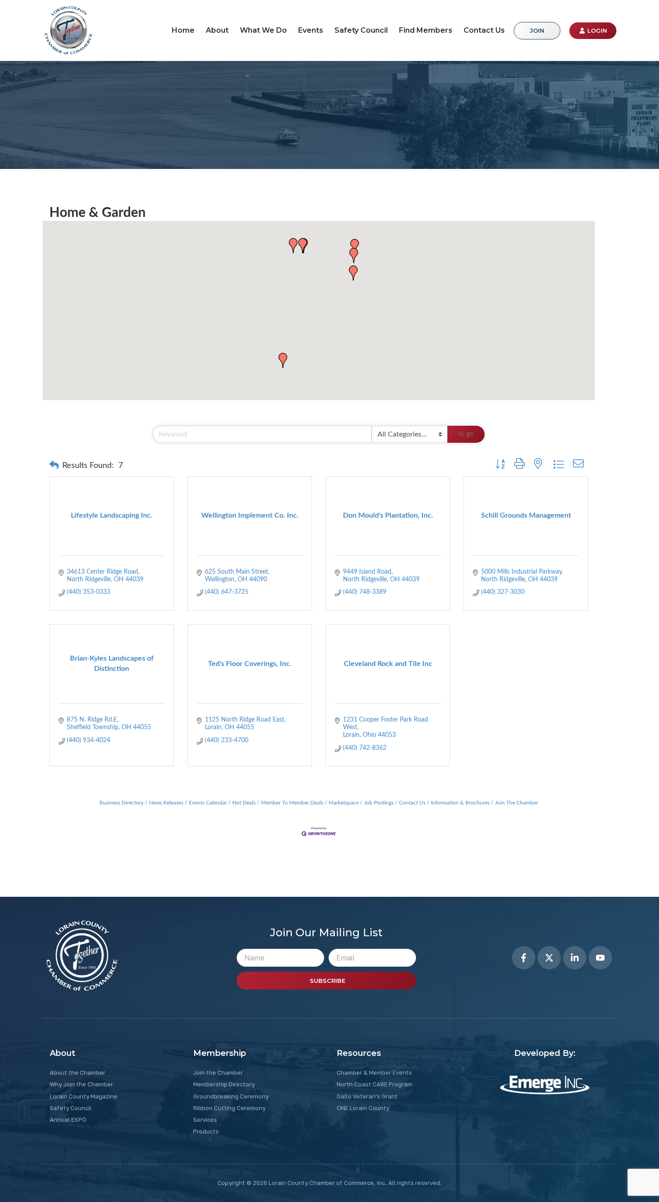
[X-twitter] (549, 957)
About (217, 30)
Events (310, 30)
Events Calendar (208, 802)
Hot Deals (244, 802)
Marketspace (344, 802)
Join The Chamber (516, 802)
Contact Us (484, 30)
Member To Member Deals (292, 802)
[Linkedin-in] (574, 957)
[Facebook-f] (523, 957)
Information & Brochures (460, 802)
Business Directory (121, 802)
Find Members (425, 30)
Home (183, 30)
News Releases (166, 802)
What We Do (263, 30)
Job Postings (379, 802)
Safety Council (361, 30)
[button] (353, 273)
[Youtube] (600, 957)
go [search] (469, 434)
